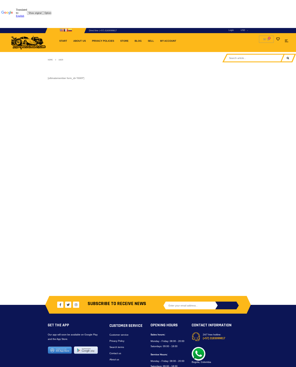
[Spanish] (70, 29)
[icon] (286, 41)
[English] (62, 29)
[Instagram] (76, 305)
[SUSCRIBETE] (227, 305)
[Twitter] (68, 305)
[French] (66, 29)
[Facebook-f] (60, 305)
